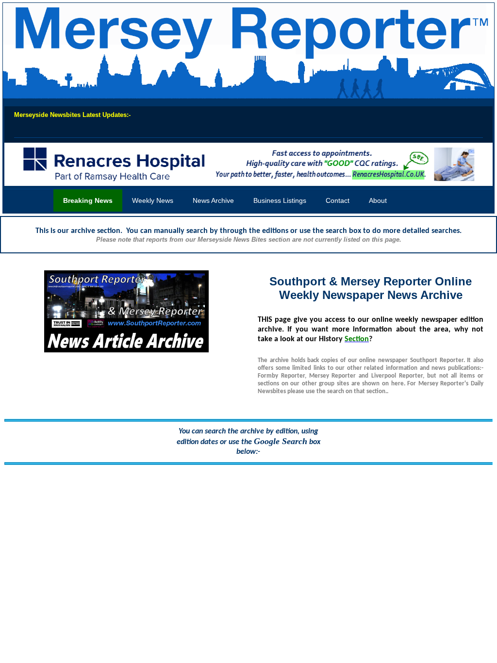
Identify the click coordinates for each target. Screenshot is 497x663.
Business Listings (279, 200)
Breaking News (88, 200)
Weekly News (152, 200)
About (378, 200)
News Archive (213, 200)
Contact (337, 200)
